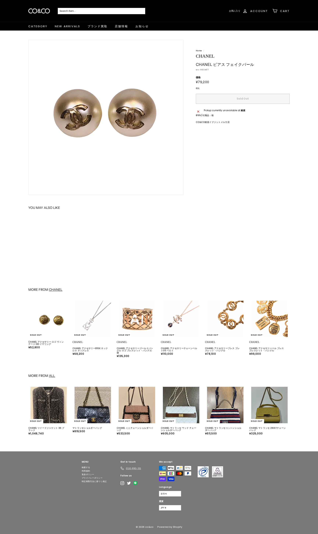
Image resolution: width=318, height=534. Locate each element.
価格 (198, 77)
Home (199, 50)
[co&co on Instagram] (122, 483)
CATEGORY (37, 26)
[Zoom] (106, 117)
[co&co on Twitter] (129, 483)
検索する (86, 467)
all (52, 376)
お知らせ (142, 26)
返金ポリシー (88, 474)
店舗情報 (121, 26)
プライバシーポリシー (92, 477)
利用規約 (86, 470)
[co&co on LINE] (136, 483)
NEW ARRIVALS (67, 26)
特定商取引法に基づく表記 (94, 481)
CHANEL (55, 289)
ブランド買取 (97, 26)
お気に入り (235, 10)
